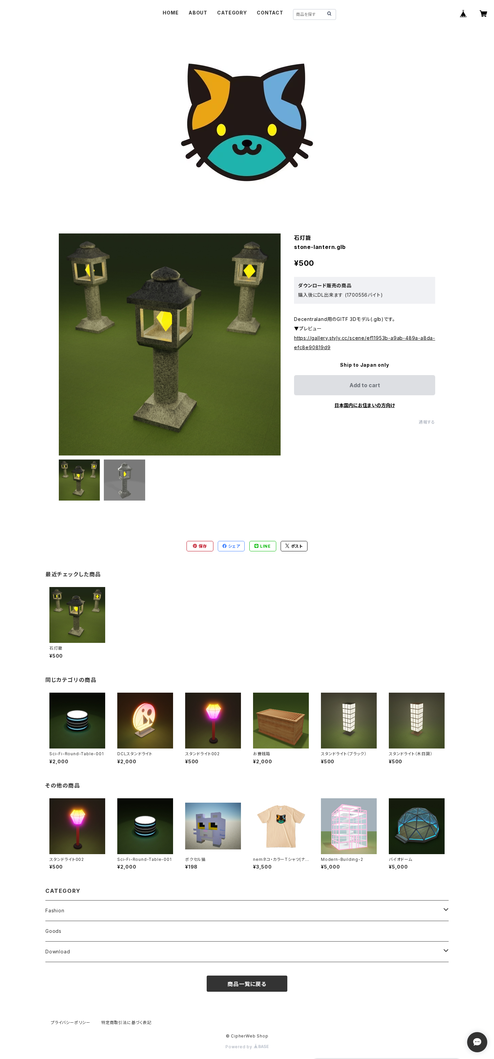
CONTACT (270, 12)
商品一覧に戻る (247, 984)
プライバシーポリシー (70, 1022)
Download (57, 951)
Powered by (239, 1046)
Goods (53, 931)
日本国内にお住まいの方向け (364, 405)
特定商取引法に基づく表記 (126, 1022)
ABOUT (198, 12)
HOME (170, 12)
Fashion (55, 910)
